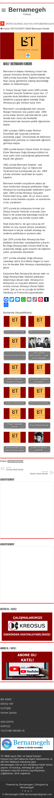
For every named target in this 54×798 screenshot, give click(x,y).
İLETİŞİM (6, 708)
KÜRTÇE (5, 726)
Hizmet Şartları (9, 712)
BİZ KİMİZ (6, 699)
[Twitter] (25, 791)
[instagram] (31, 791)
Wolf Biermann (15, 461)
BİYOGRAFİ (17, 28)
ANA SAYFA (7, 721)
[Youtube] (28, 791)
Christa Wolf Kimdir (14, 469)
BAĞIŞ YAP (7, 704)
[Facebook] (22, 791)
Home (6, 28)
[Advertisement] (27, 510)
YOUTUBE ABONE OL (13, 730)
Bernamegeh (27, 9)
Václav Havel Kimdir (39, 473)
